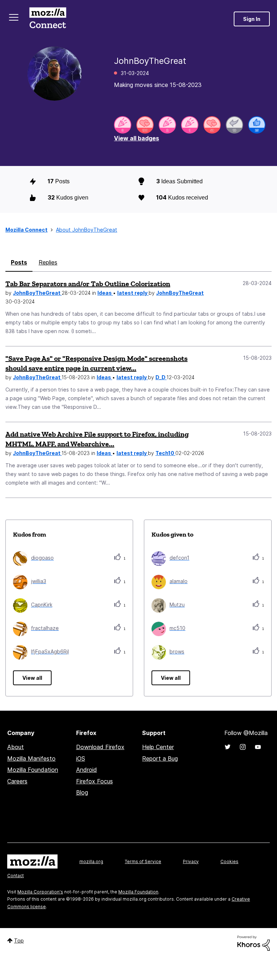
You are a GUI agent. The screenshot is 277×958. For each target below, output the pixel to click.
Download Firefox (100, 747)
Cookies (229, 861)
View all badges (136, 138)
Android (86, 769)
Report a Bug (160, 758)
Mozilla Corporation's (40, 891)
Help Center (158, 747)
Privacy (191, 861)
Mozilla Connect (47, 19)
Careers (17, 781)
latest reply (133, 293)
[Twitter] (227, 747)
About (15, 747)
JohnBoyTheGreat (37, 293)
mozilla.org (91, 861)
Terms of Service (143, 861)
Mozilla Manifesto (31, 758)
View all (32, 678)
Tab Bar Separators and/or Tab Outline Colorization (87, 283)
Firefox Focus (94, 781)
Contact (15, 875)
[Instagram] (242, 747)
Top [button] (19, 940)
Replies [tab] (48, 262)
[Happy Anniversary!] (122, 125)
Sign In (251, 19)
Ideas (105, 293)
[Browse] (13, 17)
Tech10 (165, 453)
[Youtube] (258, 747)
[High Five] (145, 125)
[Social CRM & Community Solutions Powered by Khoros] (253, 943)
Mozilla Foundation (32, 769)
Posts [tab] (19, 262)
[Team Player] (256, 125)
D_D (161, 377)
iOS (80, 758)
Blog (82, 792)
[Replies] (234, 125)
